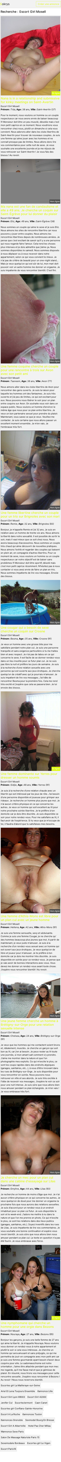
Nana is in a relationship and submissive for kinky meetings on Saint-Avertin (30, 100)
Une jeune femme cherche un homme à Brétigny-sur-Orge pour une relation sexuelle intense (29, 1024)
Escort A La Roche (10, 1414)
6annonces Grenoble (12, 1420)
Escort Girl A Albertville (13, 1425)
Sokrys (4, 4)
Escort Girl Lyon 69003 (13, 1397)
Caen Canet (41, 1402)
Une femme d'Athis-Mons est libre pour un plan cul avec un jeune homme (29, 918)
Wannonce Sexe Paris (12, 1431)
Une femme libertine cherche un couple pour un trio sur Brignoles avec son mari (30, 514)
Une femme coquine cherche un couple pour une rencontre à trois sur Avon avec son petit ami (29, 370)
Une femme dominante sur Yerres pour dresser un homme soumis (29, 775)
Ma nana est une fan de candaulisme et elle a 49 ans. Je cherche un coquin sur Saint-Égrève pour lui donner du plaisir (29, 210)
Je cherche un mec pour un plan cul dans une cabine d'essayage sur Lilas (28, 1179)
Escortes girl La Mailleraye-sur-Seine (20, 1385)
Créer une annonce (48, 4)
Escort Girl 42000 (37, 1397)
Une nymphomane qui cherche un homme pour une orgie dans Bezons (27, 1325)
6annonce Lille (45, 1391)
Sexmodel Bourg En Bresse (39, 1420)
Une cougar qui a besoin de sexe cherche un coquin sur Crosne (25, 629)
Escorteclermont (23, 1402)
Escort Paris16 (8, 1448)
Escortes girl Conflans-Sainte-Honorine (22, 1408)
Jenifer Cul (6, 1402)
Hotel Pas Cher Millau (39, 1425)
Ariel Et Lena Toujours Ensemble (18, 1391)
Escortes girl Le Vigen (38, 1443)
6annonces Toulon (32, 1414)
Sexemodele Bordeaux (13, 1443)
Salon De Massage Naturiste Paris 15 (20, 1437)
